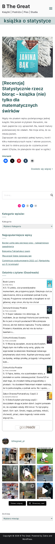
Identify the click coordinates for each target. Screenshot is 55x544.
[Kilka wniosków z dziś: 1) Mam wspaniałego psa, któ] (45, 491)
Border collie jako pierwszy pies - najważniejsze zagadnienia (25, 245)
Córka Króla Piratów (12, 367)
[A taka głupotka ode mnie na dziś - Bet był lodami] (27, 473)
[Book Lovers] (49, 283)
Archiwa (6, 514)
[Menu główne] (51, 8)
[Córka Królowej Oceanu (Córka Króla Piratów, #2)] (49, 339)
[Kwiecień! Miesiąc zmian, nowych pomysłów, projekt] (45, 473)
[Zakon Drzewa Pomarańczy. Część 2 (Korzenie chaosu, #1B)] (49, 396)
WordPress (27, 539)
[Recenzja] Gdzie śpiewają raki (17, 256)
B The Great (16, 6)
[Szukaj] (50, 195)
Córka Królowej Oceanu (14, 337)
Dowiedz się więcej (41, 169)
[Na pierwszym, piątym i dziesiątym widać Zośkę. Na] (10, 473)
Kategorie (6, 221)
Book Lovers (9, 281)
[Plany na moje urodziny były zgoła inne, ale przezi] (10, 456)
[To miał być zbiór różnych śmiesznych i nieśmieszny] (27, 491)
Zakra (45, 536)
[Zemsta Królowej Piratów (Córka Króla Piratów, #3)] (49, 310)
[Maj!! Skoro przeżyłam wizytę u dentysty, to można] (27, 456)
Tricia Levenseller (10, 311)
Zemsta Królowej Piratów (15, 308)
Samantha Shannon (11, 397)
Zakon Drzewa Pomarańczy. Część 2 (20, 393)
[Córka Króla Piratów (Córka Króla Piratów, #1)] (49, 369)
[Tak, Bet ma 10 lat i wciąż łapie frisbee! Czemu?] (45, 456)
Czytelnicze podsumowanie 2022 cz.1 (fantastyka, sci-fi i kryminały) (26, 262)
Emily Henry (9, 285)
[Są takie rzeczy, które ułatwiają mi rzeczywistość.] (10, 491)
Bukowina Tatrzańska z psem (16, 251)
